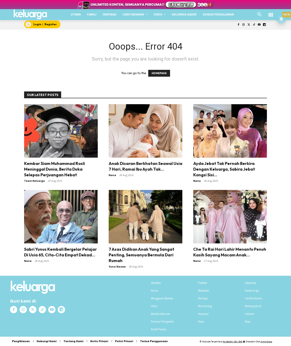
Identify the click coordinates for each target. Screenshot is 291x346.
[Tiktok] (254, 25)
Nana (112, 175)
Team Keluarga (34, 180)
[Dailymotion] (264, 25)
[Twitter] (248, 25)
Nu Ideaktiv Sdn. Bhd (232, 341)
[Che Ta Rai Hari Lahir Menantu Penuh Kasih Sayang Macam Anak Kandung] (230, 216)
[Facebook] (238, 25)
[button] (259, 14)
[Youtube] (259, 25)
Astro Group (266, 341)
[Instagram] (243, 25)
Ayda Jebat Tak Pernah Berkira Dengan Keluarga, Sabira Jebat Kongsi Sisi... (224, 169)
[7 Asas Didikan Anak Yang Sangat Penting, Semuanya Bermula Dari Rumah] (145, 216)
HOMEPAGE (159, 73)
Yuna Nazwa (117, 266)
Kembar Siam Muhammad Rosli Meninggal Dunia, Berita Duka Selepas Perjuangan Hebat (54, 169)
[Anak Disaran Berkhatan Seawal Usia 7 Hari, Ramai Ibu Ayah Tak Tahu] (145, 131)
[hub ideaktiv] (271, 12)
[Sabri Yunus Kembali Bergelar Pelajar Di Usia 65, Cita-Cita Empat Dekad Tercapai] (61, 216)
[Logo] (30, 14)
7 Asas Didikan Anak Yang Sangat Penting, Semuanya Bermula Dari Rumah (141, 255)
